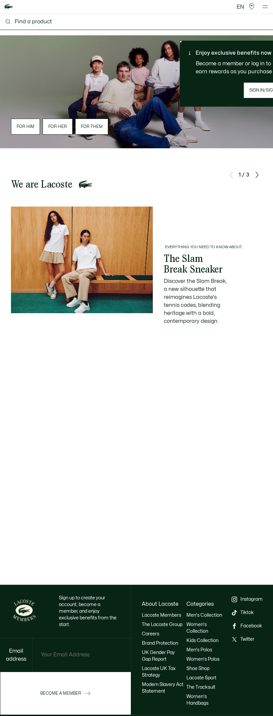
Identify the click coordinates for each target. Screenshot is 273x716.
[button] (251, 7)
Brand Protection (160, 643)
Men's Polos (199, 650)
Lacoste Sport (201, 678)
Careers (150, 634)
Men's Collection (204, 615)
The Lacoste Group (162, 624)
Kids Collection (202, 640)
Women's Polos (202, 659)
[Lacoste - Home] (9, 7)
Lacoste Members (161, 615)
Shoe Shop (197, 668)
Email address (16, 655)
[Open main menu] (265, 6)
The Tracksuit (200, 687)
